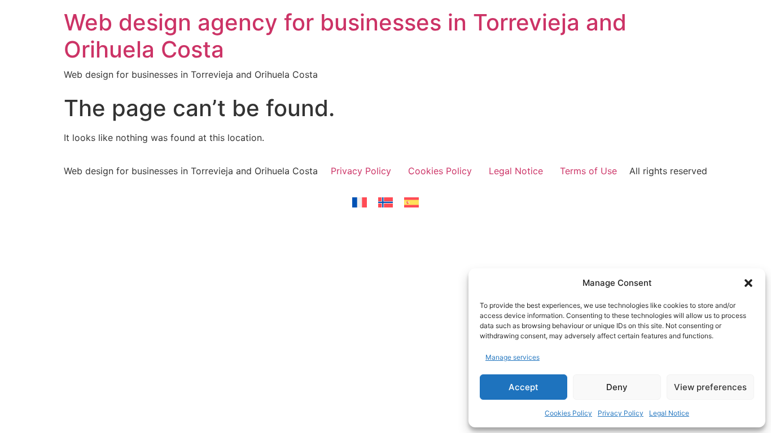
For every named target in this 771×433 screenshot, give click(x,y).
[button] (748, 283)
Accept (523, 387)
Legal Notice (669, 413)
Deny (617, 387)
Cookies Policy (568, 413)
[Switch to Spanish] (411, 202)
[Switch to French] (360, 202)
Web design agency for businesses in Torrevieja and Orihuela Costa (345, 35)
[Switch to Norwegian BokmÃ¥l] (385, 202)
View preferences (710, 387)
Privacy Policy (620, 413)
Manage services (512, 357)
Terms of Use (588, 170)
